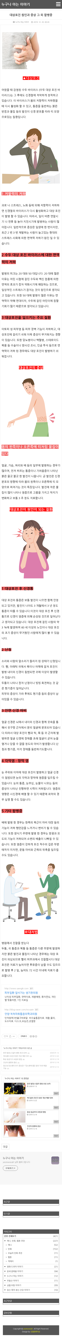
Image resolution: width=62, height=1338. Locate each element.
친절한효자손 (35, 1332)
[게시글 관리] (14, 1036)
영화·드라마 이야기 (32, 1267)
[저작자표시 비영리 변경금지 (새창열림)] (33, 1036)
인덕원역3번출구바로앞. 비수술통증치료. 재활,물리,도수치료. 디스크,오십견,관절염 (30, 1019)
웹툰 (32, 1257)
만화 (32, 1249)
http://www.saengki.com (16, 988)
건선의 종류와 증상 (10, 1062)
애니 (32, 1245)
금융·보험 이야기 (32, 1285)
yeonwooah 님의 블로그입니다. (17, 1162)
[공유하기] (10, 1036)
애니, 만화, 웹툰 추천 (32, 1241)
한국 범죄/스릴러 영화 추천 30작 (15, 1053)
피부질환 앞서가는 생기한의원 (21, 993)
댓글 (5, 1146)
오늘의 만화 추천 (32, 1253)
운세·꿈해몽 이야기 (32, 1271)
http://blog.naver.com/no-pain (19, 1010)
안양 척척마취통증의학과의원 (21, 1014)
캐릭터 (32, 1261)
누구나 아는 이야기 (15, 4)
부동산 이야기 (32, 1281)
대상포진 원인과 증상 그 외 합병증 (31, 15)
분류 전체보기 (31, 1236)
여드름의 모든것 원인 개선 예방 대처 (16, 1056)
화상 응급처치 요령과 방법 (12, 1059)
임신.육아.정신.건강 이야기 (32, 1290)
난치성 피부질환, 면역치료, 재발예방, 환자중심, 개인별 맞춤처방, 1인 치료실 (30, 998)
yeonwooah (28, 1329)
